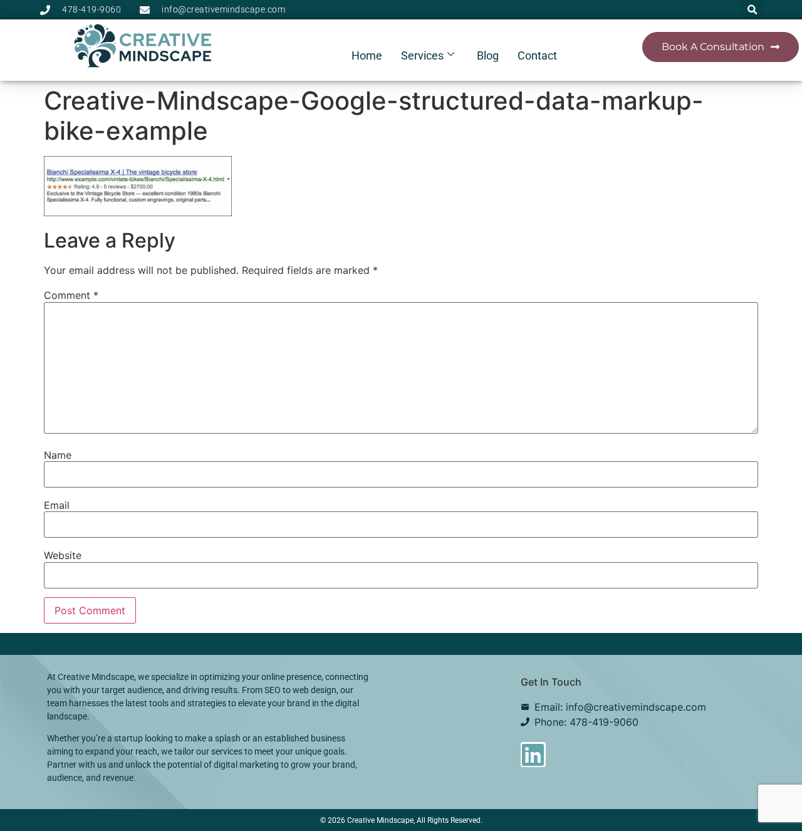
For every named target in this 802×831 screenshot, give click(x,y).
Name (57, 455)
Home (367, 55)
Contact (537, 55)
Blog (488, 55)
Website (62, 555)
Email (57, 505)
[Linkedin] (533, 754)
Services (422, 55)
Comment (71, 295)
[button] (752, 9)
